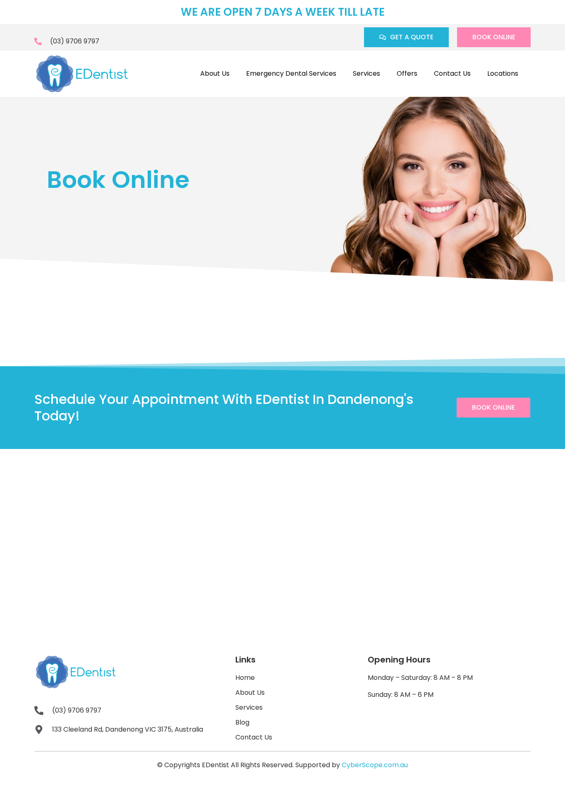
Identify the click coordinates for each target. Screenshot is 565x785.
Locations (502, 73)
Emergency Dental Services (291, 73)
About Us (215, 73)
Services (366, 73)
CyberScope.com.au (375, 765)
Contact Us (452, 73)
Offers (407, 73)
